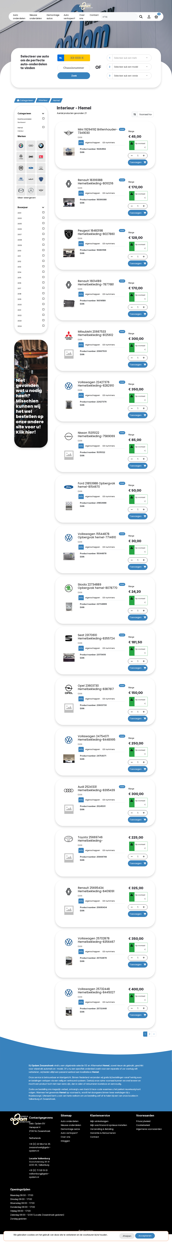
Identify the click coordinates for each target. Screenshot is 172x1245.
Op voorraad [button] (140, 143)
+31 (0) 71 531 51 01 (38, 1170)
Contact (94, 15)
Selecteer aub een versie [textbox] (126, 75)
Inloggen (65, 1140)
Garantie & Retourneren (103, 1133)
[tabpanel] (86, 68)
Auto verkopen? (69, 1133)
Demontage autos (70, 1129)
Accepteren (145, 1235)
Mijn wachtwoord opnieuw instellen (108, 1125)
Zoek (74, 75)
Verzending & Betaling (101, 1129)
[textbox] (126, 57)
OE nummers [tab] (108, 142)
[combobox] (132, 57)
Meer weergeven (27, 197)
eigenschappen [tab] (92, 142)
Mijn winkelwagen (99, 1121)
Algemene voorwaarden (149, 1129)
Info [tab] (81, 142)
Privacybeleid (143, 1121)
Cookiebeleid (143, 1125)
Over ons (65, 1136)
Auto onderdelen (69, 1121)
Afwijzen (127, 1236)
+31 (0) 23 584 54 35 (39, 1144)
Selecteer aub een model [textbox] (126, 66)
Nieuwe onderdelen (71, 1125)
